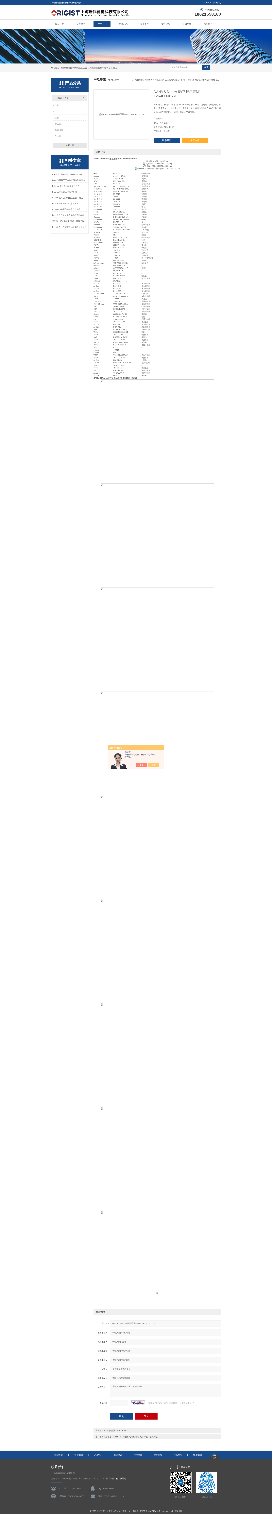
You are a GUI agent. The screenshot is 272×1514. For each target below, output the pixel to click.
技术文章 (144, 24)
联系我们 (217, 2)
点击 (83, 98)
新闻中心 (123, 24)
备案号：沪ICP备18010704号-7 (146, 1511)
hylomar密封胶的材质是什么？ (65, 186)
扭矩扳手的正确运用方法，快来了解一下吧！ (69, 221)
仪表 (57, 105)
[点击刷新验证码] (138, 1402)
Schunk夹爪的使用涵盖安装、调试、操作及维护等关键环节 (69, 198)
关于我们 (80, 24)
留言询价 (194, 140)
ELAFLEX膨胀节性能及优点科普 (66, 209)
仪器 (57, 117)
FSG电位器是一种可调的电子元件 (67, 174)
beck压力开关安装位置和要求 (65, 203)
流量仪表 (59, 130)
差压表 (58, 136)
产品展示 (159, 80)
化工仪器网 (121, 1478)
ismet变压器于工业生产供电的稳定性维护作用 (69, 180)
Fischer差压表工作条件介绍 (64, 192)
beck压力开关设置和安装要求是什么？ (69, 227)
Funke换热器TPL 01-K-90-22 (116, 1430)
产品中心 (102, 24)
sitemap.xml (167, 1511)
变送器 (58, 123)
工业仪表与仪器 (61, 98)
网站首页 (59, 24)
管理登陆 (178, 1511)
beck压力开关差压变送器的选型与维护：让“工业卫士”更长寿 (69, 215)
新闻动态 (118, 1455)
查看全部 (70, 145)
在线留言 (207, 2)
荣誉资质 (166, 24)
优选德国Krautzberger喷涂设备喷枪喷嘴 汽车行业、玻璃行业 (131, 1437)
